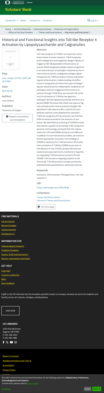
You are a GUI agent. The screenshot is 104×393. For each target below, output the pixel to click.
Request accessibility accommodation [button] (19, 118)
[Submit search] (89, 20)
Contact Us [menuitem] (35, 20)
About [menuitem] (23, 20)
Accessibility (8, 365)
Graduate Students (10, 250)
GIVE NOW (10, 310)
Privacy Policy (9, 370)
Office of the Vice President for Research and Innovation (21, 32)
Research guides (8, 225)
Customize (6, 389)
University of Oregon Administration (67, 29)
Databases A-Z (8, 233)
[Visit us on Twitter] (7, 342)
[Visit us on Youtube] (11, 342)
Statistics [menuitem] (47, 20)
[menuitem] (11, 20)
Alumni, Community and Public (15, 258)
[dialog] (52, 384)
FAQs (3, 279)
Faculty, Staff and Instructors (14, 254)
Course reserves (8, 229)
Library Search (7, 221)
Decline (88, 389)
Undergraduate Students (12, 246)
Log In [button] (94, 20)
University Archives (42, 29)
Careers (6, 374)
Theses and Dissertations (50, 32)
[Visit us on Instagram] (15, 342)
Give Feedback (7, 283)
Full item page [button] (47, 206)
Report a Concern (11, 356)
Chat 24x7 (5, 270)
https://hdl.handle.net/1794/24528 (53, 187)
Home (8, 29)
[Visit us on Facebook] (3, 342)
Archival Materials (22, 29)
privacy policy (32, 383)
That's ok (96, 389)
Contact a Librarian (10, 275)
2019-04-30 (7, 91)
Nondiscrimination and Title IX (17, 360)
